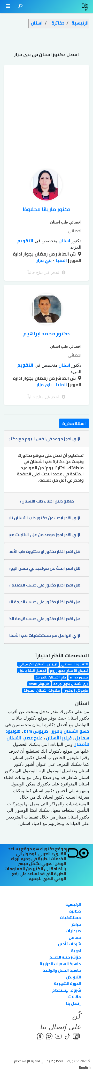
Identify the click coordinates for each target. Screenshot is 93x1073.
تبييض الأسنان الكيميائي (38, 664)
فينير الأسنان (58, 738)
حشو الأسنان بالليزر (70, 731)
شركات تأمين (69, 944)
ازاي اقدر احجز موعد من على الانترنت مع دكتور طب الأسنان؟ (44, 534)
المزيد (75, 247)
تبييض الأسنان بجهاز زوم (69, 670)
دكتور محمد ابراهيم (46, 333)
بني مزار (44, 260)
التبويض (73, 977)
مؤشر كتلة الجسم (65, 957)
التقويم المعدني (74, 664)
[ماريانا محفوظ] (46, 186)
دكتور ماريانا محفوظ (47, 209)
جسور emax (79, 677)
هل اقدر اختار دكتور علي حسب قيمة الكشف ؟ (44, 618)
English (84, 1067)
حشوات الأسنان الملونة (42, 690)
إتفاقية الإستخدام (28, 1061)
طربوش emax (38, 683)
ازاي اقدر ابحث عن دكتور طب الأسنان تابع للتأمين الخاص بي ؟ (44, 518)
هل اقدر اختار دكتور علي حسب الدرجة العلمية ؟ (44, 602)
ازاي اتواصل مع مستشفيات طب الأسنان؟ (44, 635)
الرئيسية (73, 904)
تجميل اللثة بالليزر (32, 670)
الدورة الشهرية (67, 983)
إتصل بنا (73, 1003)
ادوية (76, 950)
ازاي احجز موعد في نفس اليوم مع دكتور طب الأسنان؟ (44, 439)
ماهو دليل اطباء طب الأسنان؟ (46, 501)
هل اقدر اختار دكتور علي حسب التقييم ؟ (44, 585)
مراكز (76, 924)
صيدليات (73, 931)
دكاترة (75, 911)
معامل (75, 937)
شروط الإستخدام (66, 990)
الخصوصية (55, 1061)
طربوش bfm (35, 731)
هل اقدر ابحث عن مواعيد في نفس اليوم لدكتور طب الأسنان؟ (44, 568)
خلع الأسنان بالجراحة (50, 677)
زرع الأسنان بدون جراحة (70, 683)
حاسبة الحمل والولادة (61, 970)
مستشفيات (70, 917)
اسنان (63, 241)
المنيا (61, 260)
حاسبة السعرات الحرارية (60, 964)
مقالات (74, 996)
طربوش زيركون (76, 690)
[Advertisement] (46, 111)
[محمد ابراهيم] (46, 310)
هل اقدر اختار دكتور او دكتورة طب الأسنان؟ (44, 551)
